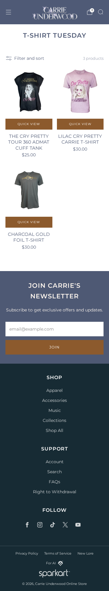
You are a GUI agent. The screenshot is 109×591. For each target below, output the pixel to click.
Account (55, 461)
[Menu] (8, 12)
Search (54, 471)
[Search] (100, 12)
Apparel (54, 390)
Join (54, 347)
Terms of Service (57, 553)
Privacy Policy (26, 553)
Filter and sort (29, 58)
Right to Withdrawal (54, 491)
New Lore (86, 553)
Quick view (29, 124)
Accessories (54, 400)
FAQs (54, 481)
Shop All (54, 430)
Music (54, 410)
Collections (54, 420)
